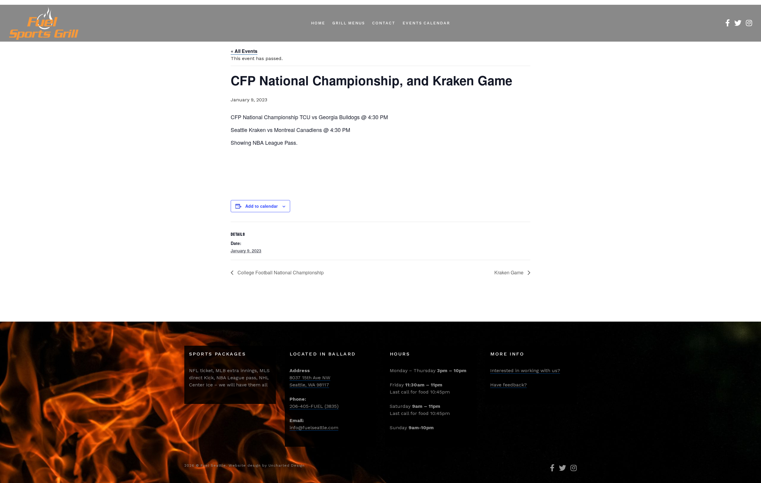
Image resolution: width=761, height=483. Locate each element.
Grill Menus (348, 23)
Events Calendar (426, 23)
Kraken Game (509, 272)
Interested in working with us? (525, 370)
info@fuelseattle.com (314, 427)
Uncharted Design (286, 465)
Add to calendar (261, 206)
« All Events (244, 51)
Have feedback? (508, 385)
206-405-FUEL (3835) (314, 406)
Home (318, 23)
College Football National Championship (280, 272)
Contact (383, 23)
